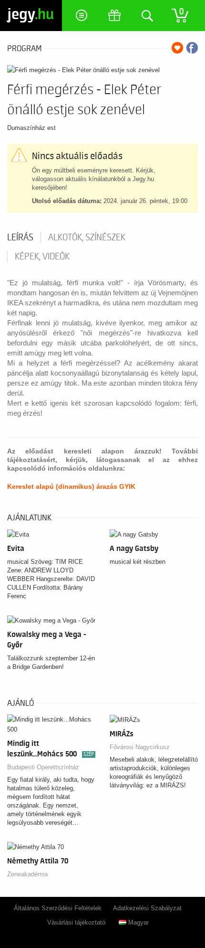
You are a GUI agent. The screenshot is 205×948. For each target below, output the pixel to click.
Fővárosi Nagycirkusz (140, 747)
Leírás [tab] (20, 237)
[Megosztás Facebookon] (192, 48)
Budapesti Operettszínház (43, 767)
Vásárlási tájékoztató (76, 922)
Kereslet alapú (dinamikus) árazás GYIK (71, 486)
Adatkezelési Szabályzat (147, 908)
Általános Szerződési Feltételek (58, 908)
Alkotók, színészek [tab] (86, 237)
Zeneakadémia (27, 874)
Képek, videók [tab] (42, 256)
